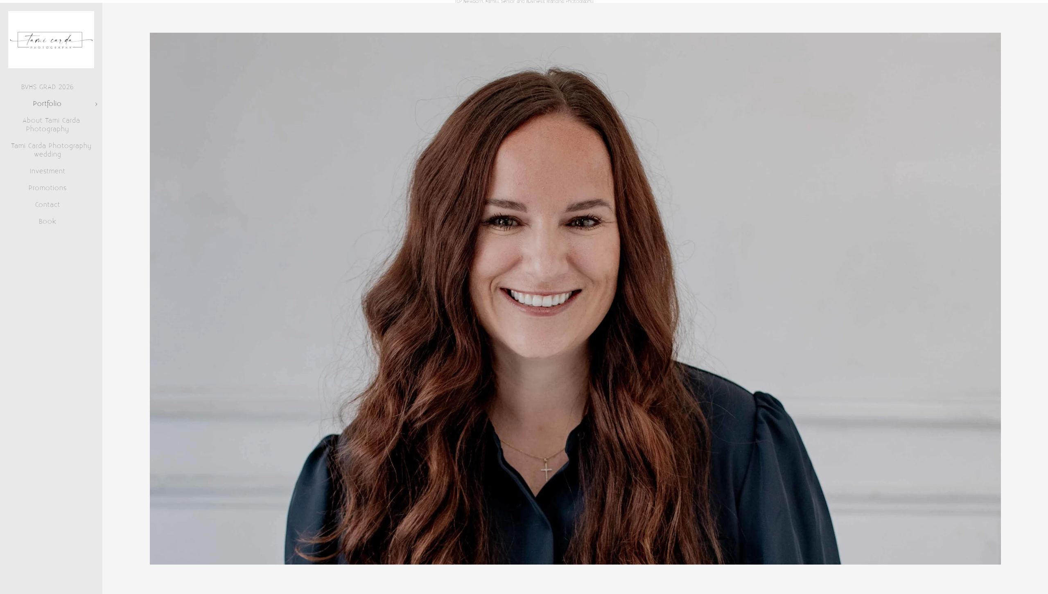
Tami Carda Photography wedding (51, 150)
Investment (48, 171)
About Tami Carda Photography (51, 125)
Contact (47, 205)
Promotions (48, 188)
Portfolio (47, 104)
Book (47, 221)
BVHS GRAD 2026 (47, 87)
